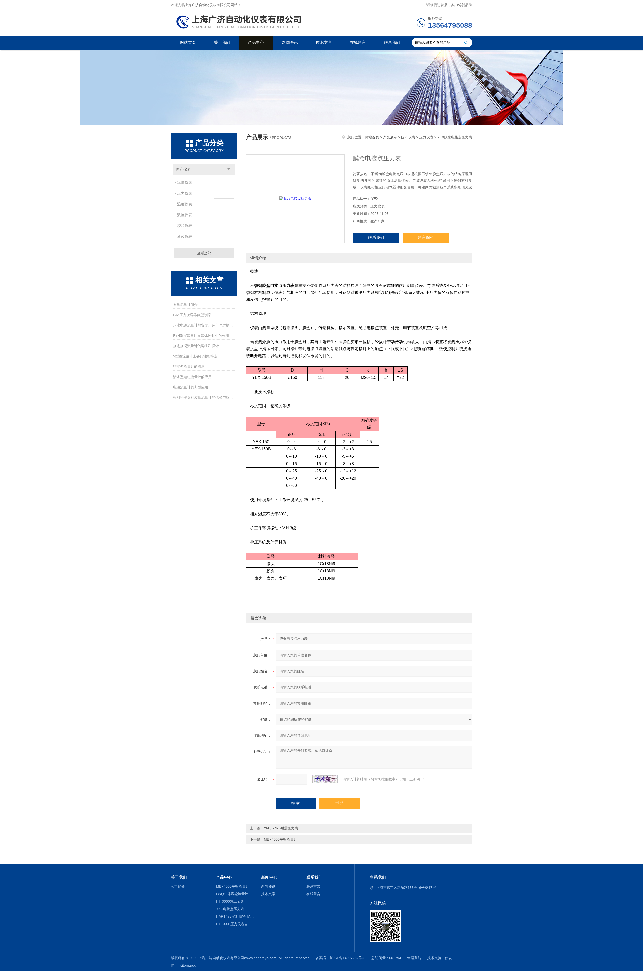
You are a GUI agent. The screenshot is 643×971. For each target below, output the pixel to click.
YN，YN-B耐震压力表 (281, 828)
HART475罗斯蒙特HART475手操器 (235, 916)
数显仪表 (184, 215)
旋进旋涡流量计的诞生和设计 (196, 346)
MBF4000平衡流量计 (280, 839)
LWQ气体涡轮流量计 (232, 894)
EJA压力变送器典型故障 (192, 315)
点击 (229, 169)
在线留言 (358, 42)
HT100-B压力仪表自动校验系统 (235, 924)
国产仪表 (183, 169)
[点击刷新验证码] (325, 779)
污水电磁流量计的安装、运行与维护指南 (204, 325)
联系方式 (313, 886)
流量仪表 (184, 182)
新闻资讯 (290, 42)
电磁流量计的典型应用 (190, 387)
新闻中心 (269, 877)
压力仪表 (184, 193)
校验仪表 (184, 225)
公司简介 (178, 886)
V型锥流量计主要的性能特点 (195, 356)
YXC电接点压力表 (230, 909)
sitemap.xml (189, 965)
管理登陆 (414, 958)
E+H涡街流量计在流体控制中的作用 (201, 336)
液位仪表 (184, 236)
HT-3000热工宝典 (230, 901)
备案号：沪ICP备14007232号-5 (340, 958)
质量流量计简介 (185, 305)
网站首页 (188, 42)
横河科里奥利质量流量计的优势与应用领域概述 (204, 397)
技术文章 (324, 42)
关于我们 (222, 42)
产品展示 (390, 137)
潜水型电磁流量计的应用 (192, 377)
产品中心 (256, 42)
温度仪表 (184, 204)
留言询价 (426, 237)
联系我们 (392, 42)
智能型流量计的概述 (189, 366)
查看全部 (204, 253)
